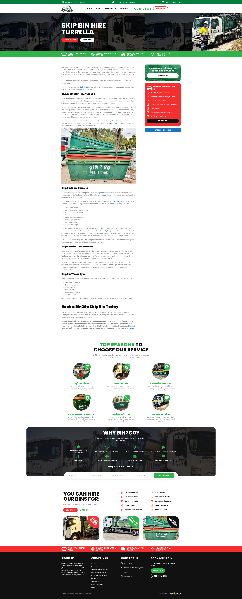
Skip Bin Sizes (110, 9)
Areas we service (97, 585)
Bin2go (126, 572)
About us (94, 566)
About (99, 9)
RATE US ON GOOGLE (163, 130)
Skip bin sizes (95, 578)
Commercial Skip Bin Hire (99, 569)
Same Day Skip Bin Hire (99, 575)
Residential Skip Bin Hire (99, 572)
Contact (124, 9)
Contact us (95, 581)
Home (89, 9)
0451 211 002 (128, 563)
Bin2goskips (128, 576)
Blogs (93, 588)
